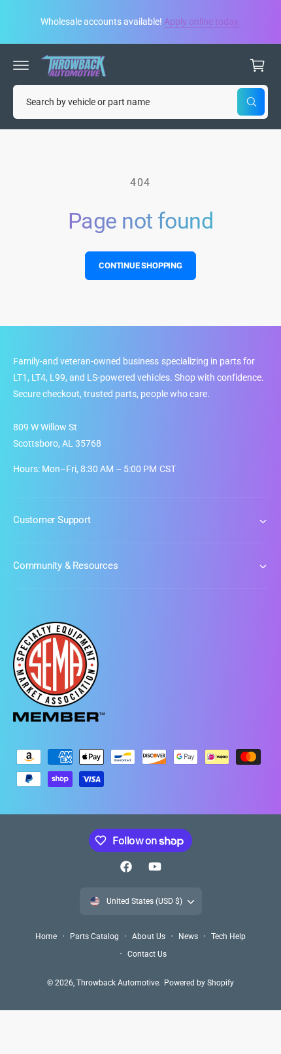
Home (46, 936)
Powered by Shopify (199, 982)
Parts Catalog (94, 936)
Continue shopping (140, 265)
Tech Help (228, 936)
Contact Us (147, 954)
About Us (148, 936)
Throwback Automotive (117, 982)
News (188, 936)
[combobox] (140, 102)
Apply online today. (202, 21)
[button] (21, 65)
